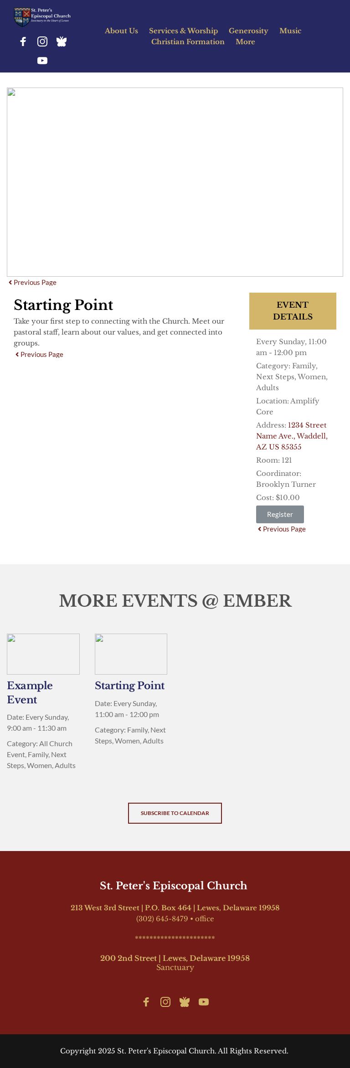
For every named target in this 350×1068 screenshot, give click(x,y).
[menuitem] (121, 31)
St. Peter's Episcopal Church (175, 886)
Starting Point (130, 686)
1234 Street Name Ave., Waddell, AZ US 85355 (292, 436)
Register (280, 514)
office (204, 918)
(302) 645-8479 (162, 918)
